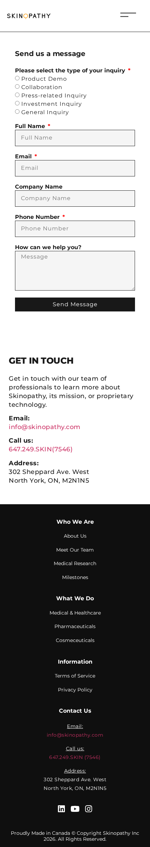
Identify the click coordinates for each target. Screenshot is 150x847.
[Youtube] (75, 809)
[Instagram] (89, 809)
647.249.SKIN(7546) (41, 449)
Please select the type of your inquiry (71, 70)
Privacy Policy (75, 690)
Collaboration (41, 87)
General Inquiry (45, 112)
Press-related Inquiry (54, 95)
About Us (75, 536)
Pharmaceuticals (75, 626)
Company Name (38, 186)
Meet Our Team (75, 550)
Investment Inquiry (51, 104)
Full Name (31, 126)
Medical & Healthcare (75, 613)
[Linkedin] (62, 809)
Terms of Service (75, 676)
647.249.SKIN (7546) (75, 757)
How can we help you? (48, 247)
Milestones (75, 577)
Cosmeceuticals (75, 640)
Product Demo (44, 79)
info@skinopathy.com (45, 427)
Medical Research (75, 563)
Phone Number (38, 217)
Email (24, 156)
